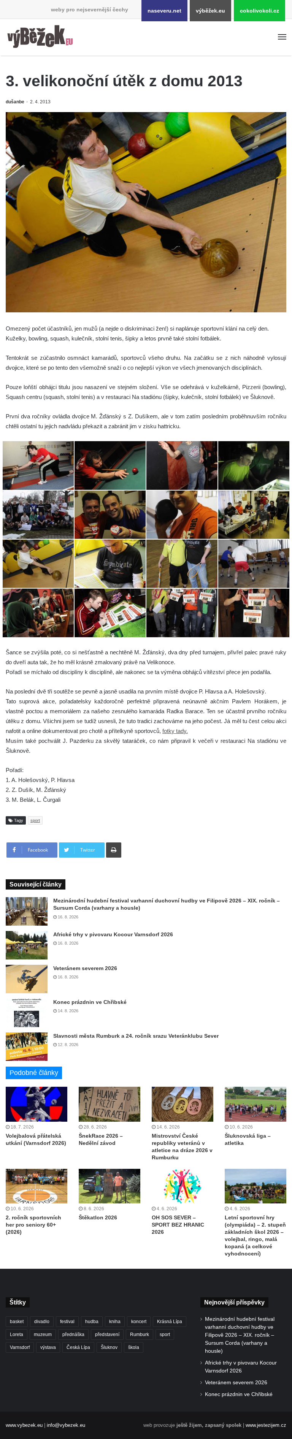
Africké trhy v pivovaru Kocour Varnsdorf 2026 (113, 934)
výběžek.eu (210, 11)
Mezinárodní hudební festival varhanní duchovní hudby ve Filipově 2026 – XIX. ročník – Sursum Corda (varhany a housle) (240, 1335)
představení (107, 1334)
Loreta (16, 1334)
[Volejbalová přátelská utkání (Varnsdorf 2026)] (36, 1104)
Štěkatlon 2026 (98, 1217)
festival (67, 1321)
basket (17, 1321)
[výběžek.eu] (42, 37)
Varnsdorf (20, 1347)
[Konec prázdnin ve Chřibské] (27, 1013)
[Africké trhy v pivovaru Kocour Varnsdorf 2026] (27, 945)
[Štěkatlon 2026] (109, 1186)
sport (35, 820)
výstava (48, 1347)
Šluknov (109, 1347)
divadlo (41, 1321)
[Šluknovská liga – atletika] (255, 1104)
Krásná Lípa (169, 1321)
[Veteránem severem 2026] (27, 979)
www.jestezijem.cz (266, 1425)
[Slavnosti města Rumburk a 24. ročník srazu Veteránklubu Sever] (27, 1046)
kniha (115, 1321)
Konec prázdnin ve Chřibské (90, 1002)
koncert (138, 1321)
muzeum (43, 1334)
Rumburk (139, 1334)
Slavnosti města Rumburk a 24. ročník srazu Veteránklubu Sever (136, 1036)
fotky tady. (175, 731)
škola (133, 1347)
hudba (91, 1321)
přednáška (73, 1334)
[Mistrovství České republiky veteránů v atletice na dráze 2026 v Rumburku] (182, 1104)
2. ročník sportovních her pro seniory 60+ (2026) (33, 1224)
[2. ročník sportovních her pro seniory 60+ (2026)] (36, 1186)
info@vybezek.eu (66, 1425)
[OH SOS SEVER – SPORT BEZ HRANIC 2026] (182, 1186)
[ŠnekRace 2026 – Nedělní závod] (109, 1104)
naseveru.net (164, 11)
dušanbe (15, 101)
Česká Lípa (78, 1347)
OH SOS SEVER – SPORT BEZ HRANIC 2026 (178, 1224)
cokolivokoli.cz (259, 11)
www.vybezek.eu (24, 1425)
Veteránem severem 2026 (85, 968)
